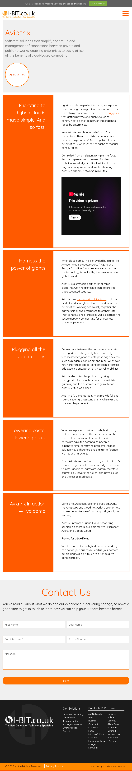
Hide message (98, 3)
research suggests (108, 113)
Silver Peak (113, 724)
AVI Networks (95, 713)
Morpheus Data (96, 740)
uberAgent (113, 737)
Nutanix (112, 713)
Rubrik (111, 717)
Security (67, 731)
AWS (90, 717)
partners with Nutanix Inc (91, 299)
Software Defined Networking (114, 731)
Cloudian (93, 727)
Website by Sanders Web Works (107, 766)
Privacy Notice (54, 766)
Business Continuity (73, 714)
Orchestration (70, 727)
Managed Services (72, 724)
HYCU (91, 730)
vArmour (112, 740)
